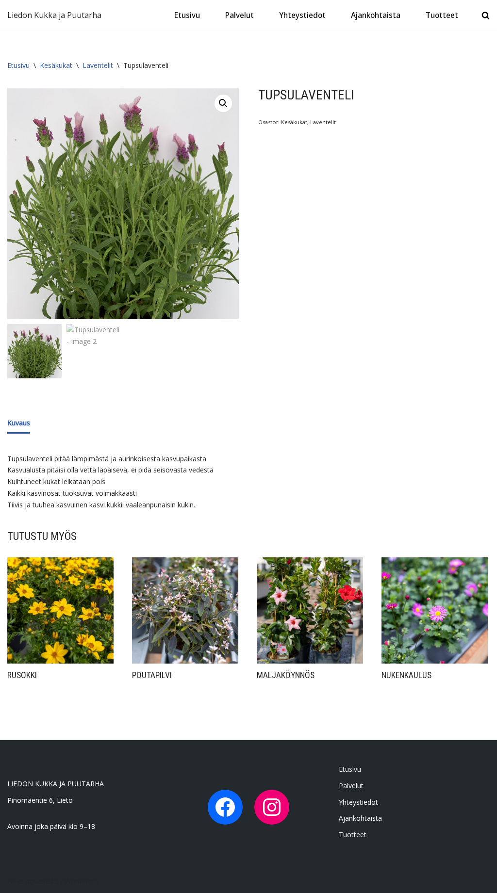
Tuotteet (442, 15)
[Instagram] (271, 807)
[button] (223, 103)
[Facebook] (225, 807)
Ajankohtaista (375, 15)
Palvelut (239, 15)
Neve (15, 881)
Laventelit (98, 65)
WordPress (82, 881)
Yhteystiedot (302, 15)
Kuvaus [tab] (18, 422)
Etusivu (187, 15)
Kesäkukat (56, 65)
